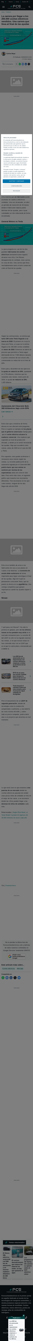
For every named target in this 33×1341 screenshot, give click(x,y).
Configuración (16, 186)
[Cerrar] (24, 1315)
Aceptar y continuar (16, 181)
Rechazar (16, 191)
